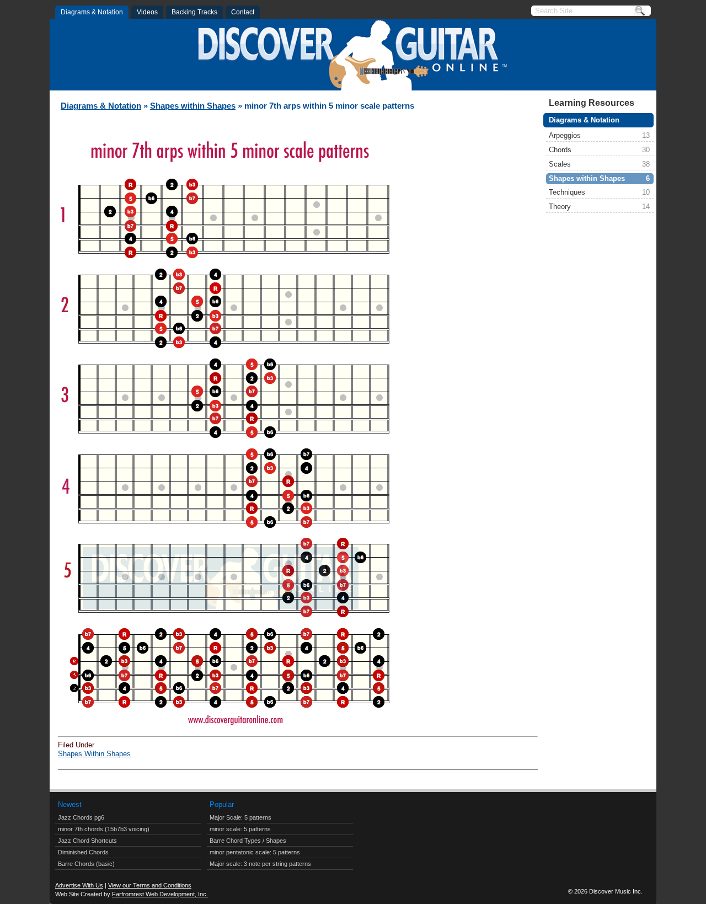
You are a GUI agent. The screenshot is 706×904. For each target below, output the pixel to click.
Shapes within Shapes (599, 178)
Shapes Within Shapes (94, 754)
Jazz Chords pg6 (81, 817)
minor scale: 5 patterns (240, 829)
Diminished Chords (83, 852)
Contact (242, 12)
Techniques (599, 192)
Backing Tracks (194, 12)
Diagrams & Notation (92, 12)
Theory (599, 206)
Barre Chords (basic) (86, 863)
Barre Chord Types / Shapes (248, 840)
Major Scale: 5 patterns (240, 817)
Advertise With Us (79, 885)
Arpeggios (599, 135)
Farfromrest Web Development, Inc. (160, 894)
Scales (599, 164)
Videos (147, 12)
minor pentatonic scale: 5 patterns (255, 852)
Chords (599, 150)
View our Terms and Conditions (149, 885)
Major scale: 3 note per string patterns (260, 863)
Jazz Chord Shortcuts (87, 840)
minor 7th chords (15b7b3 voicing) (103, 829)
